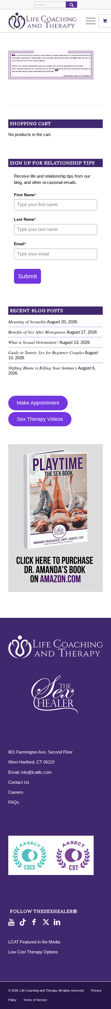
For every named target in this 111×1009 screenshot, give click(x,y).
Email (20, 243)
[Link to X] (46, 922)
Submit (27, 276)
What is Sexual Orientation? (33, 342)
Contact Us (18, 782)
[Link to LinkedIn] (58, 922)
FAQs (13, 802)
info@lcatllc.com (36, 772)
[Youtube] (12, 922)
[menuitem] (91, 20)
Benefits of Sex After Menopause (37, 332)
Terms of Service (35, 1000)
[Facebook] (35, 922)
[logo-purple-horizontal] (46, 20)
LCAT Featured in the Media (34, 941)
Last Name (25, 219)
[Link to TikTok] (24, 922)
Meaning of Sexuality (27, 321)
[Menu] (88, 20)
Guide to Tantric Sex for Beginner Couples (46, 352)
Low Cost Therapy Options (33, 951)
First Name (25, 194)
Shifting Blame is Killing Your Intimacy (42, 368)
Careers (15, 792)
